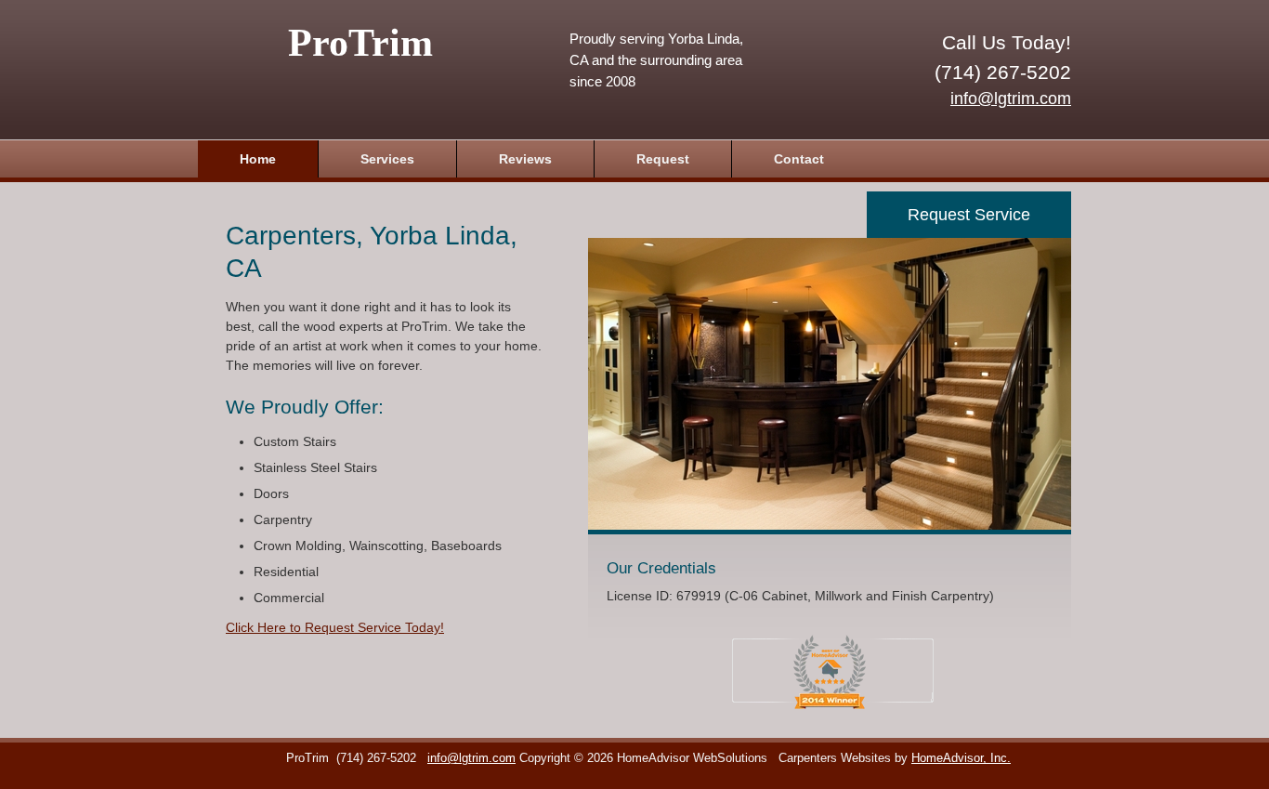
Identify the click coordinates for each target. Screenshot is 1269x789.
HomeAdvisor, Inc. (961, 758)
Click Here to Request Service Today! (335, 627)
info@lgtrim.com (1010, 98)
